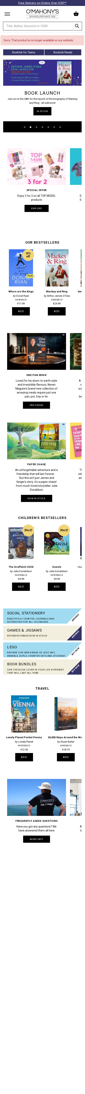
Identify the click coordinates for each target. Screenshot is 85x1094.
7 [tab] (60, 127)
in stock (42, 111)
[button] (76, 13)
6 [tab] (54, 127)
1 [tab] (25, 127)
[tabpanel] (42, 96)
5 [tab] (48, 127)
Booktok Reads (63, 52)
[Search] (77, 27)
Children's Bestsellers (42, 518)
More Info (36, 839)
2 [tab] (31, 127)
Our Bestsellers (42, 242)
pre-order (36, 405)
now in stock (36, 498)
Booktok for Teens (23, 52)
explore (36, 208)
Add (21, 311)
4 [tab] (42, 127)
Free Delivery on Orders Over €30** (42, 3)
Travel (42, 688)
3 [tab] (37, 127)
